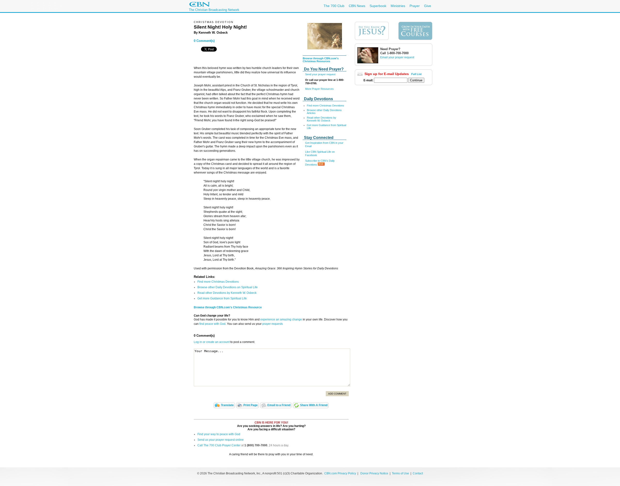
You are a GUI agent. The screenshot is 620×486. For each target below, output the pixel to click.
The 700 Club (334, 6)
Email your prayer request (397, 57)
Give (427, 6)
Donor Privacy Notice (374, 473)
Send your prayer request (320, 74)
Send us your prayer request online (220, 439)
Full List (416, 74)
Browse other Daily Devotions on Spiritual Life (227, 287)
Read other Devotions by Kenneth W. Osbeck (321, 119)
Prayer (415, 6)
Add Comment (337, 393)
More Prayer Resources (319, 88)
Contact (418, 473)
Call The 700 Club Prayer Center (218, 445)
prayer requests (272, 324)
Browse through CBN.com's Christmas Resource (228, 307)
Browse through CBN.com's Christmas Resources (321, 60)
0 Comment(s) (204, 41)
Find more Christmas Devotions (325, 105)
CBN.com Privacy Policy (340, 473)
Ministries (398, 6)
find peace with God (212, 324)
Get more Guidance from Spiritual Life (222, 298)
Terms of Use (401, 473)
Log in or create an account (212, 342)
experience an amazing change (281, 319)
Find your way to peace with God (218, 434)
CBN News (357, 6)
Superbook (378, 6)
